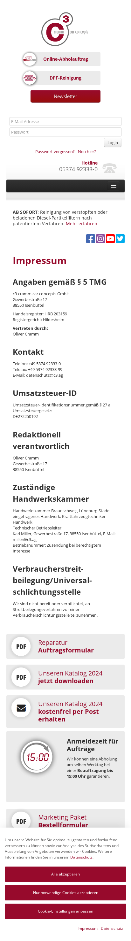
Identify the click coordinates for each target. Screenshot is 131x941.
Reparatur (66, 646)
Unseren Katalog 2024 (70, 677)
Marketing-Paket (63, 821)
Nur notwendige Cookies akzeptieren (65, 892)
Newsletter (65, 96)
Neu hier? (87, 151)
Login (112, 142)
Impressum (88, 928)
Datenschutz (81, 857)
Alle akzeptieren (65, 874)
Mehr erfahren (81, 223)
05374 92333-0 (78, 169)
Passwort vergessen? (55, 151)
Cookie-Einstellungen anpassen (65, 911)
